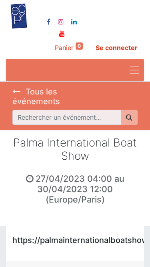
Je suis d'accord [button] (120, 254)
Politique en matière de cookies (57, 232)
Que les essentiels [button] (69, 254)
